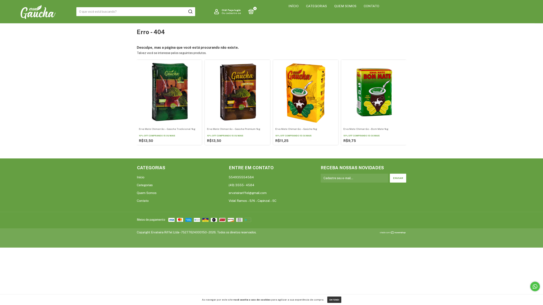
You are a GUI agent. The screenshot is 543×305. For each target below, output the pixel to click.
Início (293, 6)
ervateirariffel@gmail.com (248, 193)
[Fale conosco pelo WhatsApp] (535, 286)
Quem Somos (345, 6)
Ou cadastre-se (231, 13)
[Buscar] (190, 11)
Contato (371, 6)
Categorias (316, 6)
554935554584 (241, 177)
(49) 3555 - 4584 (241, 185)
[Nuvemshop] (393, 233)
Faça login (234, 10)
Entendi (334, 299)
